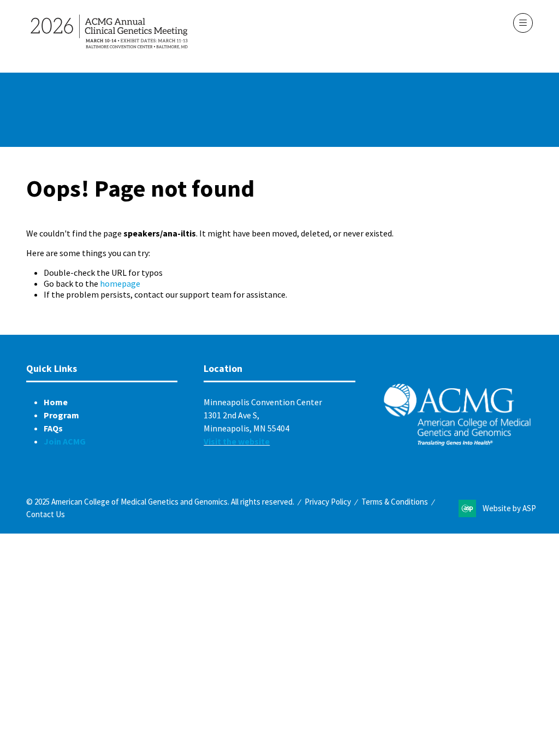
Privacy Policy (328, 501)
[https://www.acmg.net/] (457, 443)
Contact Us (45, 514)
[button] (523, 23)
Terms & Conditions (394, 501)
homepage (120, 283)
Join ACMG (65, 441)
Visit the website (237, 441)
